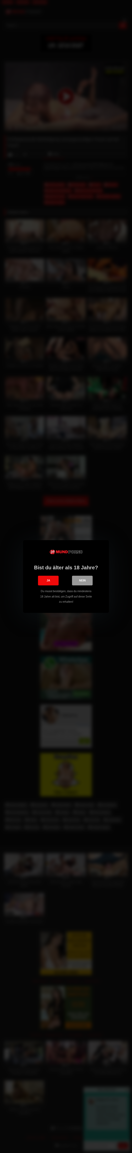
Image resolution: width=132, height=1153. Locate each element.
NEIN (82, 580)
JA (48, 580)
